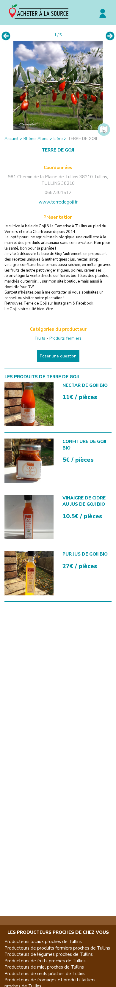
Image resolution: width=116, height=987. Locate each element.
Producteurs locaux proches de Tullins (43, 942)
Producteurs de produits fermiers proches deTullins (57, 948)
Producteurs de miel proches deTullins (44, 967)
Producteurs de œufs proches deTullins (44, 974)
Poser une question (58, 356)
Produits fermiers (65, 338)
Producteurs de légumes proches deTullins (48, 954)
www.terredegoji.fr (58, 202)
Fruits (40, 338)
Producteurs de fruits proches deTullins (45, 961)
